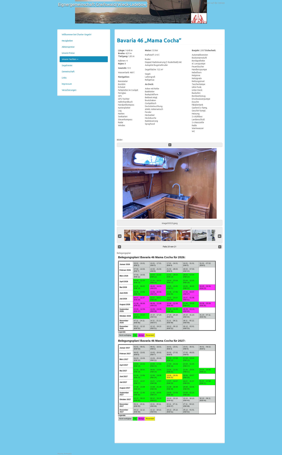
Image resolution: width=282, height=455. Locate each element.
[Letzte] (219, 235)
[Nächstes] (219, 246)
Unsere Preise (68, 53)
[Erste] (119, 235)
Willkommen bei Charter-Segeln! (76, 34)
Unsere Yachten (69, 59)
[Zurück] (119, 246)
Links (64, 78)
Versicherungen (69, 90)
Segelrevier (67, 65)
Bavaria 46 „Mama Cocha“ (149, 40)
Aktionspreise (68, 47)
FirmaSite (68, 454)
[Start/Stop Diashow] (169, 144)
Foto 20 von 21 (169, 246)
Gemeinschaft (68, 71)
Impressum (67, 84)
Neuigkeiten (67, 41)
